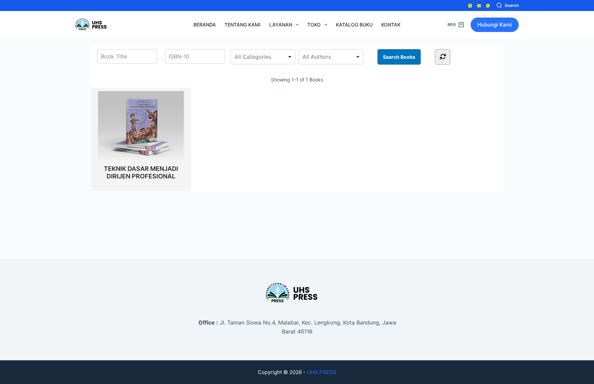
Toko (314, 25)
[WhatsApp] (488, 6)
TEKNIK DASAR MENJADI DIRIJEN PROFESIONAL (141, 172)
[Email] (479, 6)
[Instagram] (470, 6)
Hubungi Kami (494, 24)
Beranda (205, 25)
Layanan (280, 25)
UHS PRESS (321, 372)
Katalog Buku (354, 25)
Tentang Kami (242, 25)
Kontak (390, 25)
